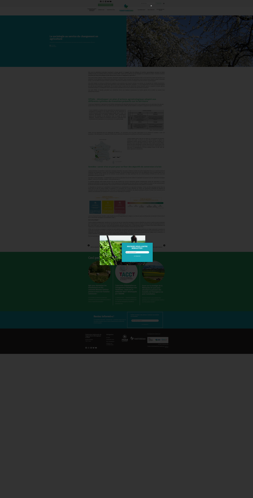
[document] (126, 249)
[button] (151, 6)
